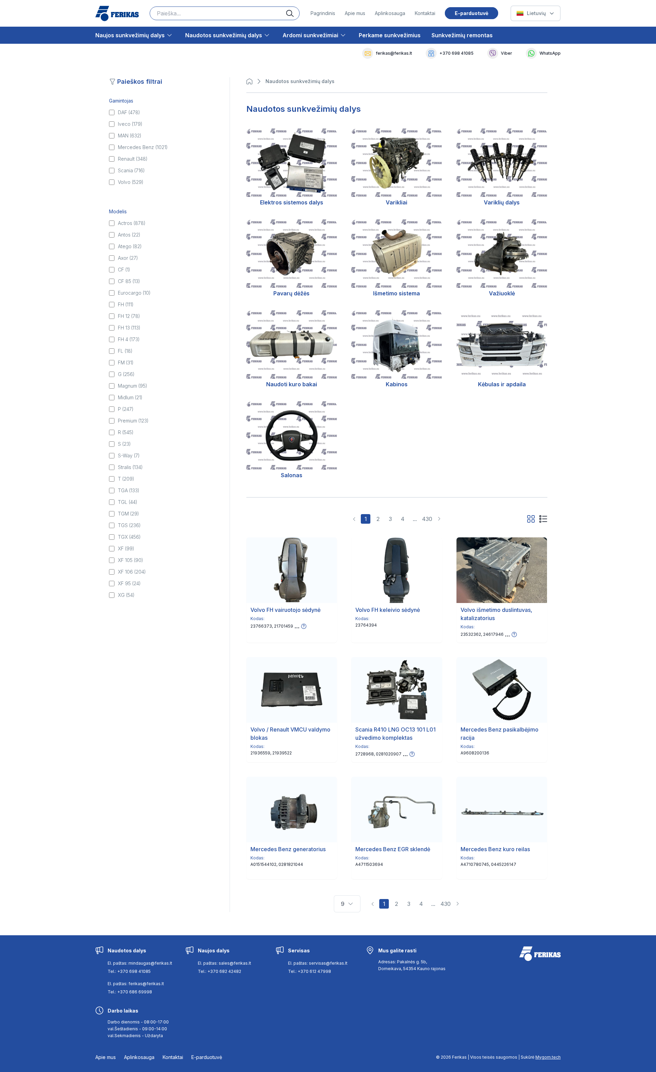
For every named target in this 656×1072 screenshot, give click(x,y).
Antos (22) (129, 235)
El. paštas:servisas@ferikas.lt (317, 963)
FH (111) (126, 304)
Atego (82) (130, 246)
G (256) (126, 374)
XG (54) (126, 595)
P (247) (126, 409)
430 (427, 518)
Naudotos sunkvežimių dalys (223, 35)
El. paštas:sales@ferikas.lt (224, 963)
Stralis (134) (130, 467)
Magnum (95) (132, 386)
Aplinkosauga (390, 13)
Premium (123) (133, 421)
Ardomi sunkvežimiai (310, 35)
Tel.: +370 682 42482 (219, 971)
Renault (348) (133, 159)
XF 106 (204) (132, 572)
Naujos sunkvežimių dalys (130, 35)
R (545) (126, 432)
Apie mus (355, 13)
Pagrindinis (323, 13)
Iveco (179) (130, 124)
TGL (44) (127, 502)
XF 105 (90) (130, 560)
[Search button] (293, 13)
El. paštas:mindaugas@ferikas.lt (140, 963)
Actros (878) (132, 223)
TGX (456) (129, 537)
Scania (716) (131, 170)
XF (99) (126, 548)
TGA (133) (128, 490)
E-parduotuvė (471, 13)
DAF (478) (129, 112)
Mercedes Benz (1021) (143, 147)
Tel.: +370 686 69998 (130, 991)
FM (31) (126, 362)
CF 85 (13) (129, 281)
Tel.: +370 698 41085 (129, 971)
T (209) (126, 479)
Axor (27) (128, 258)
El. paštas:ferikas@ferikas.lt (136, 983)
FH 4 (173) (129, 339)
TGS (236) (129, 525)
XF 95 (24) (129, 583)
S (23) (124, 444)
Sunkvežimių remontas (462, 35)
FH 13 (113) (129, 328)
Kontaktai (425, 13)
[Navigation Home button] (251, 81)
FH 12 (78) (129, 316)
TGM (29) (128, 514)
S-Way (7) (129, 455)
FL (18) (125, 351)
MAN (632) (129, 135)
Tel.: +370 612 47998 (309, 971)
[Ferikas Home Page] (117, 13)
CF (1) (124, 269)
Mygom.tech (548, 1057)
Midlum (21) (130, 397)
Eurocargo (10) (134, 293)
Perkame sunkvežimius (390, 35)
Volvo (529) (131, 182)
